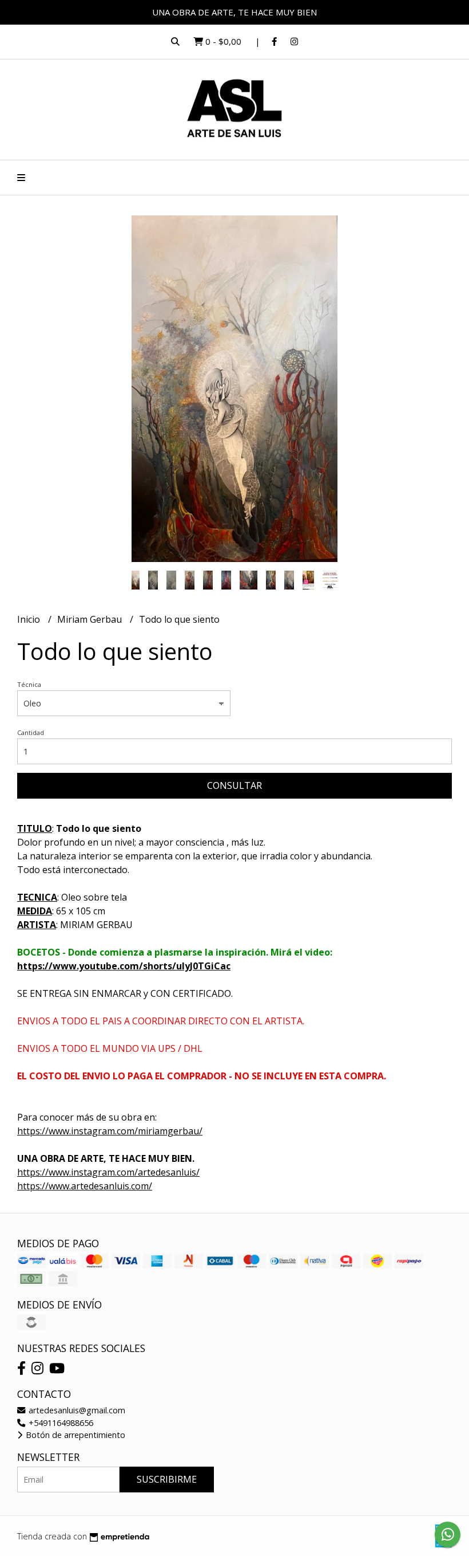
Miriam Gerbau (90, 619)
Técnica (29, 684)
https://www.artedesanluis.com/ (84, 1186)
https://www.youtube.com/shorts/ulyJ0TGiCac (123, 966)
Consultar (234, 785)
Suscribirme (167, 1479)
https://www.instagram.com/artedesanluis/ (108, 1172)
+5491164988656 (59, 1422)
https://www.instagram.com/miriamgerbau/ (109, 1131)
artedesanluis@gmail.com (75, 1410)
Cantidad (30, 732)
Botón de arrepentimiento (74, 1434)
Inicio (29, 619)
